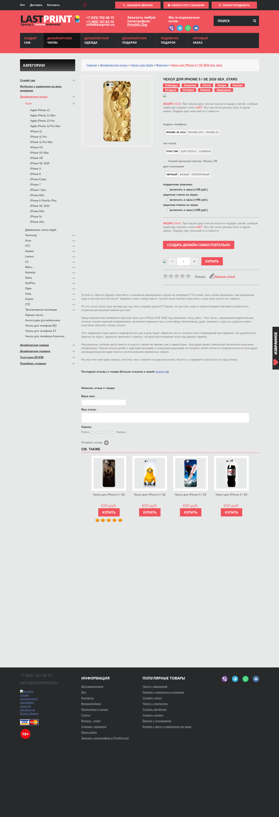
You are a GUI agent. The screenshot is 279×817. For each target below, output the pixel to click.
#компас (190, 85)
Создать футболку (155, 709)
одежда (96, 40)
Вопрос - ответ (91, 720)
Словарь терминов (93, 726)
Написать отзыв (224, 276)
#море (221, 85)
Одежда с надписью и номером (163, 692)
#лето (206, 85)
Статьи (85, 715)
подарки (134, 40)
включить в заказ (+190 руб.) (189, 189)
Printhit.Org (137, 24)
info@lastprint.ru (100, 24)
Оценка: (86, 426)
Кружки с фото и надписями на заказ (167, 726)
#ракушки (224, 90)
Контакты (53, 5)
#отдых (170, 90)
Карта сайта (89, 732)
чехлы (59, 40)
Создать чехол (152, 698)
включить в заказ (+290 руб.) (189, 210)
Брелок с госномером (157, 720)
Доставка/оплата (92, 686)
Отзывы (200, 276)
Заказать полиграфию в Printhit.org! (105, 738)
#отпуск (188, 90)
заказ (200, 40)
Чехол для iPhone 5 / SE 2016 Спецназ (109, 495)
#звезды (171, 85)
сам (30, 40)
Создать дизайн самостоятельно (198, 245)
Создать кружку (153, 715)
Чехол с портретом (155, 703)
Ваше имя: (88, 396)
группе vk (161, 371)
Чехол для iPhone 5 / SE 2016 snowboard (190, 495)
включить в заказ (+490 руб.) (189, 199)
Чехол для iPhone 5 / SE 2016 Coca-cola (231, 495)
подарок (170, 40)
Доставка (36, 5)
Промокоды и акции (94, 709)
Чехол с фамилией (155, 686)
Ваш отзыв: (88, 409)
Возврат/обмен (91, 703)
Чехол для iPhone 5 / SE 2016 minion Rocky (150, 495)
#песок (205, 90)
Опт (22, 5)
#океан (237, 85)
